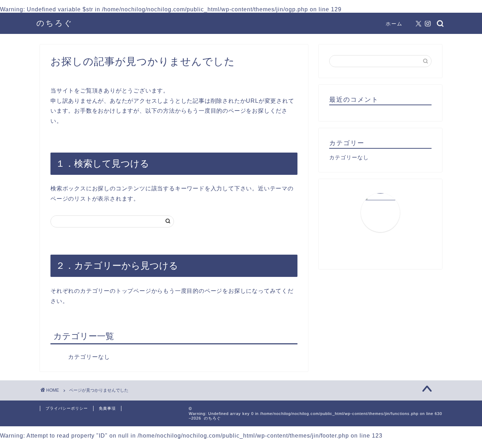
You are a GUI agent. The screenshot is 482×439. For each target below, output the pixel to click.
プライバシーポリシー (67, 408)
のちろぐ (54, 23)
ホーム (394, 23)
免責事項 (107, 408)
